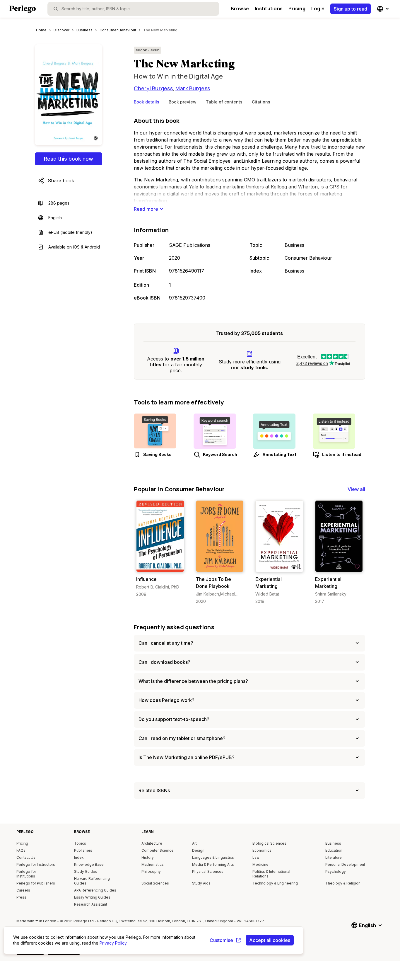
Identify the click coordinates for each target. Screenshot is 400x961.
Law (255, 857)
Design (198, 850)
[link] (160, 549)
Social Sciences (155, 883)
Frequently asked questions (174, 627)
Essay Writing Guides (92, 897)
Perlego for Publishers (35, 883)
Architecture (151, 843)
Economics (261, 850)
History (147, 857)
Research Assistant (90, 904)
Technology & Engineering (275, 883)
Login (317, 8)
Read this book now (68, 159)
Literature (333, 857)
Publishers (83, 850)
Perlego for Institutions (26, 873)
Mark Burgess (192, 88)
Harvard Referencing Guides (92, 880)
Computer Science (157, 850)
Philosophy (151, 871)
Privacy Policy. (113, 942)
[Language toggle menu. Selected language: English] (384, 9)
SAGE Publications (189, 245)
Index (79, 857)
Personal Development (345, 864)
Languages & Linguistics (213, 857)
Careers (23, 890)
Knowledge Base (89, 864)
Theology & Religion (342, 883)
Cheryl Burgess (153, 88)
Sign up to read (350, 9)
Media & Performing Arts (213, 864)
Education (333, 850)
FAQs (20, 850)
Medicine (260, 864)
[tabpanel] (249, 209)
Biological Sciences (269, 843)
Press (21, 897)
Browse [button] (240, 8)
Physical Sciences (207, 871)
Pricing (296, 8)
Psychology (335, 871)
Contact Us (25, 857)
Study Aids (201, 883)
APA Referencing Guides (95, 890)
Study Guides (85, 871)
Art (194, 843)
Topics (80, 843)
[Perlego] (22, 10)
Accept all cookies (269, 940)
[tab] (146, 103)
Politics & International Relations (271, 873)
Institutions (269, 8)
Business (294, 245)
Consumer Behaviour (308, 258)
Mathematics (152, 864)
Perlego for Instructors (35, 864)
